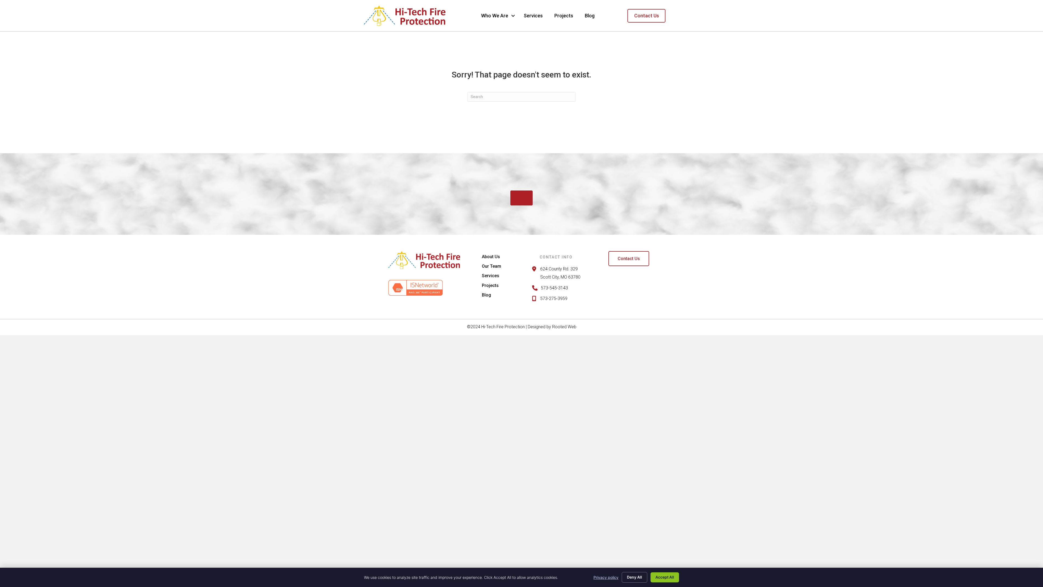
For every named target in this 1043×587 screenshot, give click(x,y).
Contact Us (646, 15)
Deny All (634, 577)
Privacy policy (605, 577)
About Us (491, 256)
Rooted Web (564, 326)
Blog (590, 15)
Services (533, 15)
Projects (563, 15)
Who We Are (494, 15)
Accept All (664, 577)
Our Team (491, 266)
